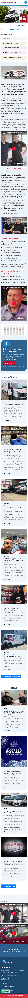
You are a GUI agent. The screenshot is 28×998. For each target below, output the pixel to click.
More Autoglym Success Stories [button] (11, 676)
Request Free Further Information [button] (13, 995)
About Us (5, 983)
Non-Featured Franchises (8, 986)
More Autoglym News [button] (9, 886)
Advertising (5, 985)
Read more (7, 420)
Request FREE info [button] (15, 29)
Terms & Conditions (7, 987)
